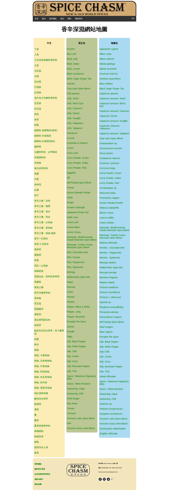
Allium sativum (107, 59)
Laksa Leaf (72, 222)
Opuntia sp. (105, 302)
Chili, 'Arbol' (73, 98)
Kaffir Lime (72, 217)
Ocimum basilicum (109, 287)
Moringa (71, 272)
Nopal (70, 282)
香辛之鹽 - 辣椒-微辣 (45, 233)
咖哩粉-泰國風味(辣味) (45, 130)
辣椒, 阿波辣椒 (41, 371)
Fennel (70, 187)
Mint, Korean (73, 257)
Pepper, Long (74, 311)
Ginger (70, 202)
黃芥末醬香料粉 (42, 292)
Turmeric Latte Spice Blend (81, 418)
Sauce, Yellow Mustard (78, 383)
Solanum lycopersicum (111, 409)
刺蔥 (36, 125)
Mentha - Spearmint (110, 257)
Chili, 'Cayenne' (75, 108)
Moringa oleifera (108, 262)
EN (133, 18)
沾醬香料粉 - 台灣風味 (45, 152)
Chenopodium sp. (108, 143)
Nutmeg (71, 287)
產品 (44, 19)
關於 (69, 19)
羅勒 (36, 442)
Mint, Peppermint (75, 262)
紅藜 (36, 190)
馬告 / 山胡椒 (41, 265)
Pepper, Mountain (76, 316)
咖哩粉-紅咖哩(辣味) (44, 141)
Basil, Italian (73, 64)
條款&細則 (39, 479)
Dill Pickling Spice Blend (79, 182)
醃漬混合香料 (41, 398)
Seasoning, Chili (75, 393)
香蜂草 (37, 249)
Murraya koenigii (108, 272)
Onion (70, 292)
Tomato (70, 408)
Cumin (70, 148)
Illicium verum (107, 212)
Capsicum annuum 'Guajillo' (114, 121)
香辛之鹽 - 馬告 (42, 217)
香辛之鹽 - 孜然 (42, 200)
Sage (69, 336)
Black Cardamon (75, 73)
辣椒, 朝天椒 (40, 382)
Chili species (73, 93)
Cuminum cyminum (109, 163)
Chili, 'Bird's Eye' (75, 103)
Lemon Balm (73, 227)
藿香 (36, 453)
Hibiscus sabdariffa (109, 207)
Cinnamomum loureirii (111, 148)
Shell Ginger (73, 398)
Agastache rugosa (109, 49)
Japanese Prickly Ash (78, 212)
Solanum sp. (106, 404)
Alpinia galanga (107, 64)
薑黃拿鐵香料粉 (42, 425)
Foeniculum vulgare (109, 198)
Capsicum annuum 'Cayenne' (114, 111)
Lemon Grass (74, 232)
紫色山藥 (38, 287)
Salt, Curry (72, 361)
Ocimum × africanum (110, 297)
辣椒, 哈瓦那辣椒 (43, 377)
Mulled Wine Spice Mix (78, 277)
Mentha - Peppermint (110, 252)
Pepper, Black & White (78, 306)
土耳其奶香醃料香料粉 (45, 60)
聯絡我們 (78, 19)
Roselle (70, 331)
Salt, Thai (72, 371)
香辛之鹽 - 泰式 (42, 211)
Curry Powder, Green (78, 158)
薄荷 (36, 409)
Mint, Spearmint (75, 267)
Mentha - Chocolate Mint (112, 247)
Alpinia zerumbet (108, 68)
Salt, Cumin (73, 356)
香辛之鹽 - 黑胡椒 (43, 228)
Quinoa (70, 326)
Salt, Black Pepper (76, 341)
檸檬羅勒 (38, 431)
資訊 (62, 19)
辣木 (36, 344)
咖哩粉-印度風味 (42, 135)
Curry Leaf (72, 153)
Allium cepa (105, 54)
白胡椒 (37, 92)
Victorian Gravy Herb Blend (81, 428)
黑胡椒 (37, 298)
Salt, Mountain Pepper (78, 366)
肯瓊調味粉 (40, 157)
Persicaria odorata (109, 312)
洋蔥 (36, 179)
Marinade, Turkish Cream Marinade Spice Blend (80, 246)
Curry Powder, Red (76, 168)
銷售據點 (53, 19)
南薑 (36, 173)
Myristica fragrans (109, 277)
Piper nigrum (106, 332)
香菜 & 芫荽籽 (41, 244)
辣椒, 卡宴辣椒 (41, 355)
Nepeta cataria (107, 282)
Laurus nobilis (107, 217)
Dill (68, 177)
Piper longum (106, 327)
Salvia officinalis (108, 376)
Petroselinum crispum (111, 317)
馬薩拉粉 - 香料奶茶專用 (46, 276)
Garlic (70, 197)
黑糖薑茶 (38, 309)
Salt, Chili (71, 351)
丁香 (36, 49)
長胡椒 (37, 163)
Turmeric (71, 413)
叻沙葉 (37, 81)
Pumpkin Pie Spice (76, 321)
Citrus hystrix (106, 153)
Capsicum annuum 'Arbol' (113, 98)
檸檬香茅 (38, 436)
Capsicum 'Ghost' (108, 116)
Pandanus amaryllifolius (112, 307)
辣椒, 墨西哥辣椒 (43, 388)
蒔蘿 (36, 339)
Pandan (71, 297)
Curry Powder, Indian (77, 163)
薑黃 (36, 420)
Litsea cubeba (107, 222)
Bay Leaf (71, 54)
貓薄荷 (37, 404)
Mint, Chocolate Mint (77, 252)
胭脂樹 (37, 255)
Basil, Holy (72, 59)
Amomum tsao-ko (109, 73)
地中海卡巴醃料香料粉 (45, 98)
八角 (36, 54)
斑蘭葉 (37, 282)
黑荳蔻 (37, 303)
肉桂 (36, 114)
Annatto (71, 49)
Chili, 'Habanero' (75, 123)
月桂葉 (37, 71)
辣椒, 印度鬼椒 (41, 366)
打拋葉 (37, 87)
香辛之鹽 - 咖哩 (42, 206)
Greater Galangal (76, 207)
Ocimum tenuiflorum (110, 292)
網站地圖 (38, 484)
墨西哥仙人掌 (41, 447)
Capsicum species (109, 93)
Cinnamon (72, 133)
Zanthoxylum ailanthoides (112, 428)
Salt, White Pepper (76, 346)
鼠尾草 (37, 325)
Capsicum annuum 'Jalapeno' (114, 133)
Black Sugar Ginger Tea (79, 78)
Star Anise (72, 403)
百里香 (37, 103)
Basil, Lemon (73, 68)
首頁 (36, 19)
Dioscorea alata (107, 193)
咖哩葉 (37, 146)
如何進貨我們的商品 (42, 474)
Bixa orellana (106, 83)
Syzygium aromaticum (111, 413)
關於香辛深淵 (40, 469)
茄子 (36, 195)
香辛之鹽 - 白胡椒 (43, 222)
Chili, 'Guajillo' (74, 118)
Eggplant (71, 172)
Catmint (71, 83)
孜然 (36, 119)
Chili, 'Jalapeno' (75, 128)
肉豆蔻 (37, 108)
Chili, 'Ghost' (73, 113)
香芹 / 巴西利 (41, 238)
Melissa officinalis (108, 242)
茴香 (36, 260)
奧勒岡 (37, 314)
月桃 (36, 76)
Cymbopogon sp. (108, 188)
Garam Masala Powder (78, 192)
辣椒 (36, 350)
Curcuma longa (107, 168)
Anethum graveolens (110, 78)
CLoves (71, 138)
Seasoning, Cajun (76, 388)
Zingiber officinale (108, 433)
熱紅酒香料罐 (41, 393)
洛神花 (37, 184)
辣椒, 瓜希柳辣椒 (43, 360)
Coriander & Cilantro (77, 143)
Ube (69, 423)
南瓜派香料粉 (41, 168)
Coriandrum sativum (110, 158)
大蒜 (36, 65)
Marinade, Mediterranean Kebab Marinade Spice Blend (81, 238)
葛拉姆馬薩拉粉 (42, 320)
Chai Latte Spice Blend (78, 88)
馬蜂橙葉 (38, 271)
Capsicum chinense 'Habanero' (109, 127)
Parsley (70, 302)
